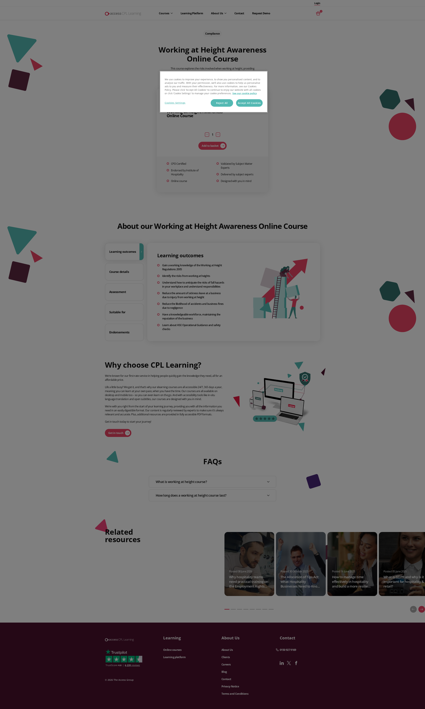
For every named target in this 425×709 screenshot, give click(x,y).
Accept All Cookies (249, 103)
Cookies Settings (175, 102)
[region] (214, 92)
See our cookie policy (244, 93)
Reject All (222, 103)
